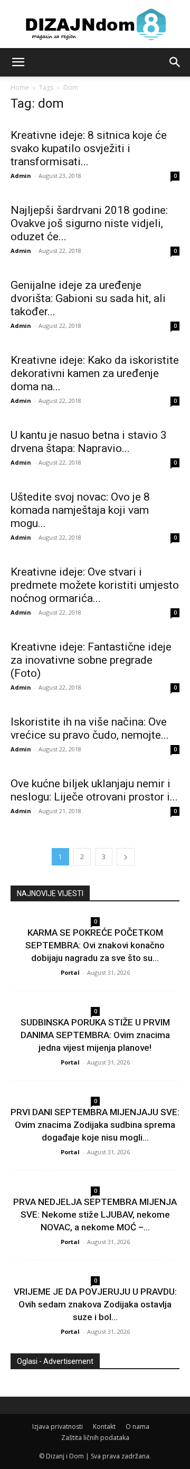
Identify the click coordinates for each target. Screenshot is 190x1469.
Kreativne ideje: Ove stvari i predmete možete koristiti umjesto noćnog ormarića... (95, 585)
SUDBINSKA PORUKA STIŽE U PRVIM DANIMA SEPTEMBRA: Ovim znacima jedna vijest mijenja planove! (95, 1035)
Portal (70, 972)
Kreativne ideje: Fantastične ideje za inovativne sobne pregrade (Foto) (91, 660)
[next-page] (126, 856)
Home (20, 87)
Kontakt (104, 1426)
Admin (21, 176)
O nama (137, 1426)
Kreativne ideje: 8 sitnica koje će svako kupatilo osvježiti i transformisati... (89, 148)
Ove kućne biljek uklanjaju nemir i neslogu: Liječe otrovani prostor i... (94, 790)
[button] (18, 62)
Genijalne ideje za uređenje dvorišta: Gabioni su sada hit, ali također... (88, 298)
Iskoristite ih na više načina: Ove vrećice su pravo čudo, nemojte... (90, 728)
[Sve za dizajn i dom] (95, 24)
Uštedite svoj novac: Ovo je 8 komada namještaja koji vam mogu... (80, 510)
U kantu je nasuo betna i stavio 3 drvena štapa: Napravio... (89, 442)
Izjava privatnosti (57, 1426)
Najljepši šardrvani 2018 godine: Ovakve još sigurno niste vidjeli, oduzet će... (89, 223)
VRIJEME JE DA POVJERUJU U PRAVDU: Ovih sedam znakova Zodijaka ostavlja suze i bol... (95, 1304)
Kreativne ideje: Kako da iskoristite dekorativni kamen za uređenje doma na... (95, 373)
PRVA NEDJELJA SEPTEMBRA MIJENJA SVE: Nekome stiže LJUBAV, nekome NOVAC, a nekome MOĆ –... (95, 1214)
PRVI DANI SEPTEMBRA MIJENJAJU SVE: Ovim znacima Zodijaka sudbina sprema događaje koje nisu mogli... (95, 1125)
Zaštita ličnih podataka (95, 1437)
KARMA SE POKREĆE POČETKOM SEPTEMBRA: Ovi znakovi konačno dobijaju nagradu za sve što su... (95, 945)
